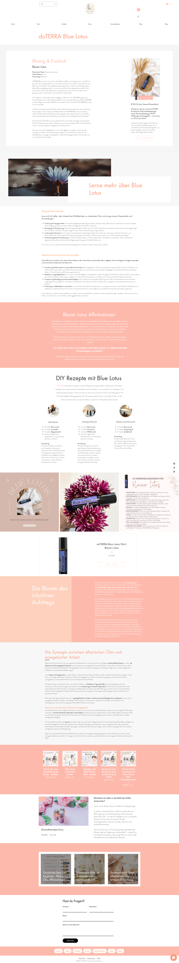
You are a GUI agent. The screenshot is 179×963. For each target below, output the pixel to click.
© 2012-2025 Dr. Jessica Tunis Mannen (89, 961)
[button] (138, 9)
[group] (89, 768)
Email (65, 916)
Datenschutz (91, 958)
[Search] (138, 16)
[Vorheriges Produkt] (40, 758)
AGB (98, 958)
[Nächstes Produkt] (139, 758)
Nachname (93, 906)
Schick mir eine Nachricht (71, 925)
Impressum (82, 958)
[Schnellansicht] (50, 758)
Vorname (66, 906)
